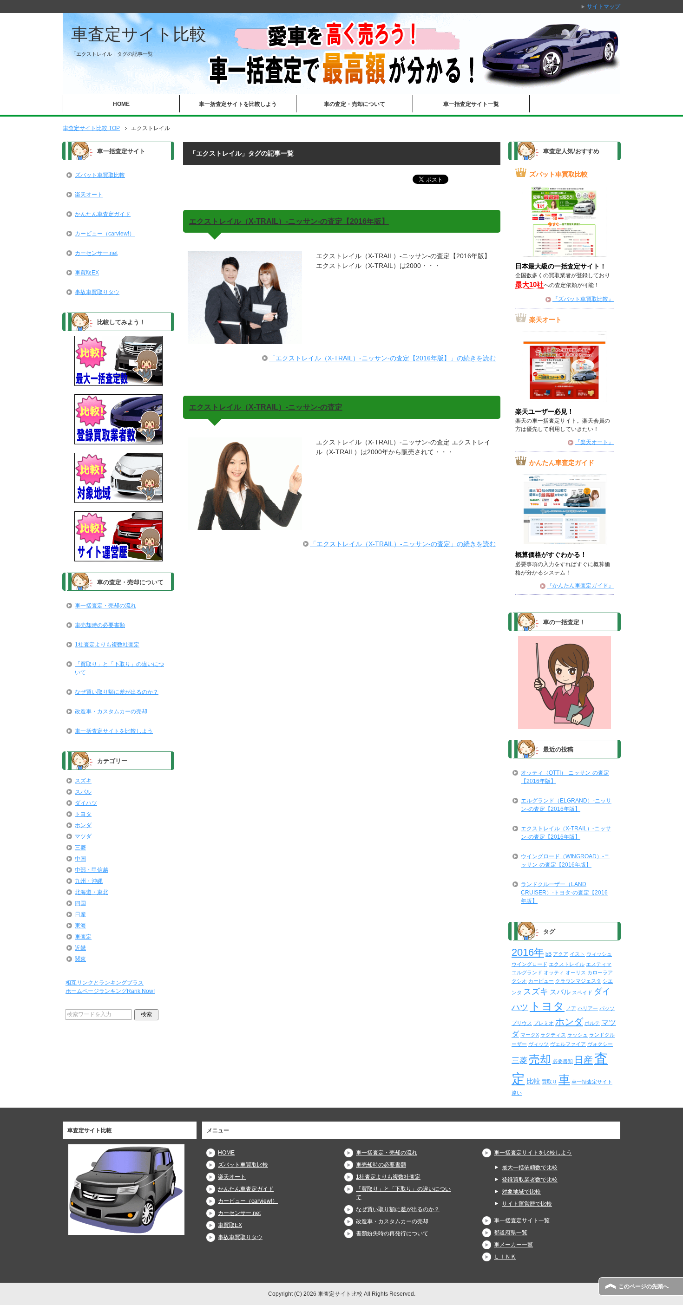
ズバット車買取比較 (100, 175)
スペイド (582, 992)
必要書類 (562, 1061)
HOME (121, 104)
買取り (549, 1081)
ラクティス (553, 1034)
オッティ (554, 972)
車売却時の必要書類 (100, 625)
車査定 (83, 936)
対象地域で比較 (521, 1191)
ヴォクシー (600, 1044)
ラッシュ (577, 1034)
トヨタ (83, 814)
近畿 (80, 948)
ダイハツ (86, 803)
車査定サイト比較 (138, 34)
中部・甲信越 (91, 870)
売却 (540, 1059)
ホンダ (83, 825)
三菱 (80, 847)
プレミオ (543, 1023)
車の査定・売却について (354, 104)
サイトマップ (603, 6)
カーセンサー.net (96, 253)
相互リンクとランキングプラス (105, 982)
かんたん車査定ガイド (103, 214)
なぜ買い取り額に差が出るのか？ (116, 692)
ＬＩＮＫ (505, 1256)
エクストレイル (566, 964)
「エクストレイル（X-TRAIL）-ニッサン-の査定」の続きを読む (403, 544)
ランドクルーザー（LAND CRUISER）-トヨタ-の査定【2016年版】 (564, 892)
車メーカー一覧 (513, 1244)
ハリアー (588, 1008)
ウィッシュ (599, 954)
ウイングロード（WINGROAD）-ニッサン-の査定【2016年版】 (565, 860)
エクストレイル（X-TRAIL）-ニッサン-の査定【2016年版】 (289, 221)
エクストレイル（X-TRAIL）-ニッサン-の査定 (265, 407)
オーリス (575, 972)
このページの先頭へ (643, 1286)
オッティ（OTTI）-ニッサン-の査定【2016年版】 (565, 777)
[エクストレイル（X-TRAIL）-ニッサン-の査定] (245, 525)
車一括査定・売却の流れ (105, 605)
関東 (80, 959)
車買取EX (87, 272)
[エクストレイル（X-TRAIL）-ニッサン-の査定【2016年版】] (245, 339)
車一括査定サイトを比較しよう (238, 104)
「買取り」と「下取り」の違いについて (119, 668)
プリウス (522, 1023)
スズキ (83, 780)
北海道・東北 (91, 892)
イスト (577, 954)
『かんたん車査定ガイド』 (580, 585)
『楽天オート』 (594, 442)
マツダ (83, 836)
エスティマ (598, 964)
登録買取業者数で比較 (530, 1179)
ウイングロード (529, 964)
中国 (80, 858)
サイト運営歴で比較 (527, 1204)
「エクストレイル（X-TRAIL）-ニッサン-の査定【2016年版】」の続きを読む (382, 358)
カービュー (541, 981)
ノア (571, 1008)
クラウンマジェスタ (578, 981)
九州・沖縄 (89, 881)
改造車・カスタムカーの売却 (111, 711)
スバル (83, 792)
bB (548, 954)
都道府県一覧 (510, 1232)
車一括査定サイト (591, 1081)
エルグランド (527, 972)
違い (517, 1093)
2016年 (528, 952)
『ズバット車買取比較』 (583, 299)
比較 (533, 1081)
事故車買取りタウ (97, 292)
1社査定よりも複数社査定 (107, 644)
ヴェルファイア (568, 1044)
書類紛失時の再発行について (392, 1233)
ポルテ (592, 1023)
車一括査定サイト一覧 (471, 104)
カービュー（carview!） (105, 233)
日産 (80, 914)
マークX (529, 1034)
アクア (560, 954)
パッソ (607, 1008)
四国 (80, 903)
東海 (80, 925)
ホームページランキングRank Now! (110, 991)
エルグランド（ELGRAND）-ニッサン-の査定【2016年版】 (566, 804)
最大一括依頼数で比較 (530, 1167)
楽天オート (89, 194)
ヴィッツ (538, 1044)
